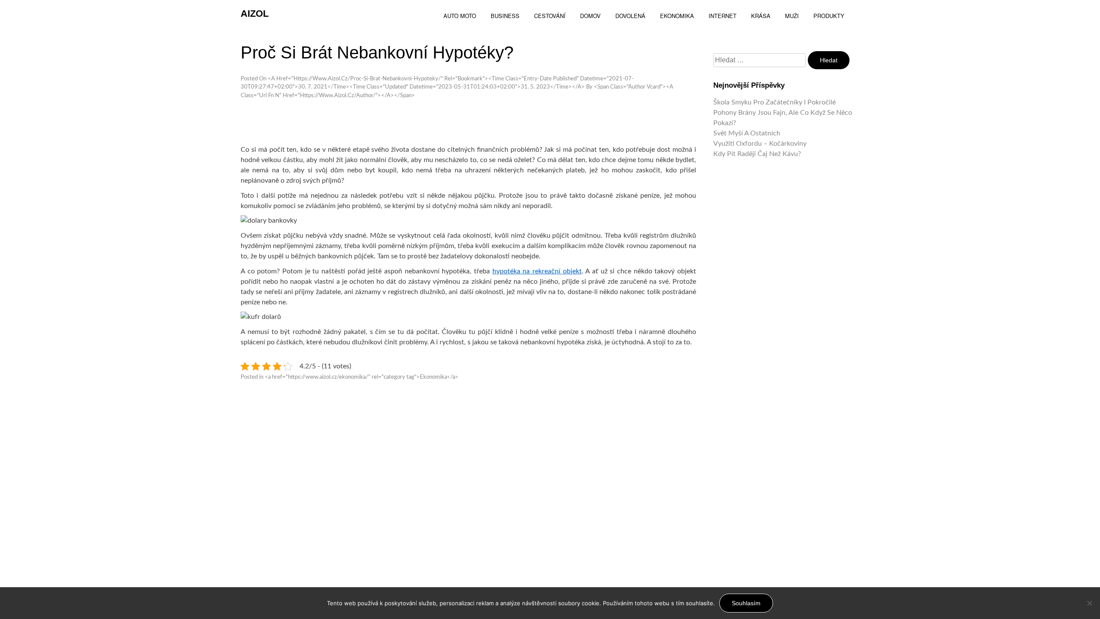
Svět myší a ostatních (746, 133)
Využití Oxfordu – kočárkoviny (760, 143)
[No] (1089, 603)
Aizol (255, 13)
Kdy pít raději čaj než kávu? (757, 153)
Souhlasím (746, 603)
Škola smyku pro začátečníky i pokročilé (774, 102)
